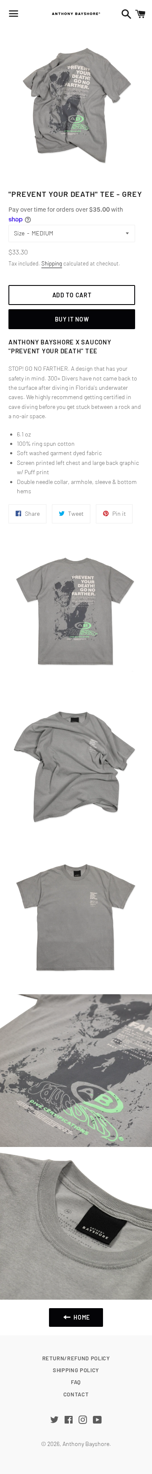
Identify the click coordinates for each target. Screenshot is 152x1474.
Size (19, 233)
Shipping (51, 263)
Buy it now (72, 319)
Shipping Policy (76, 1370)
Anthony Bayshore (85, 1443)
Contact (76, 1394)
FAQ (76, 1382)
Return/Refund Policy (76, 1358)
